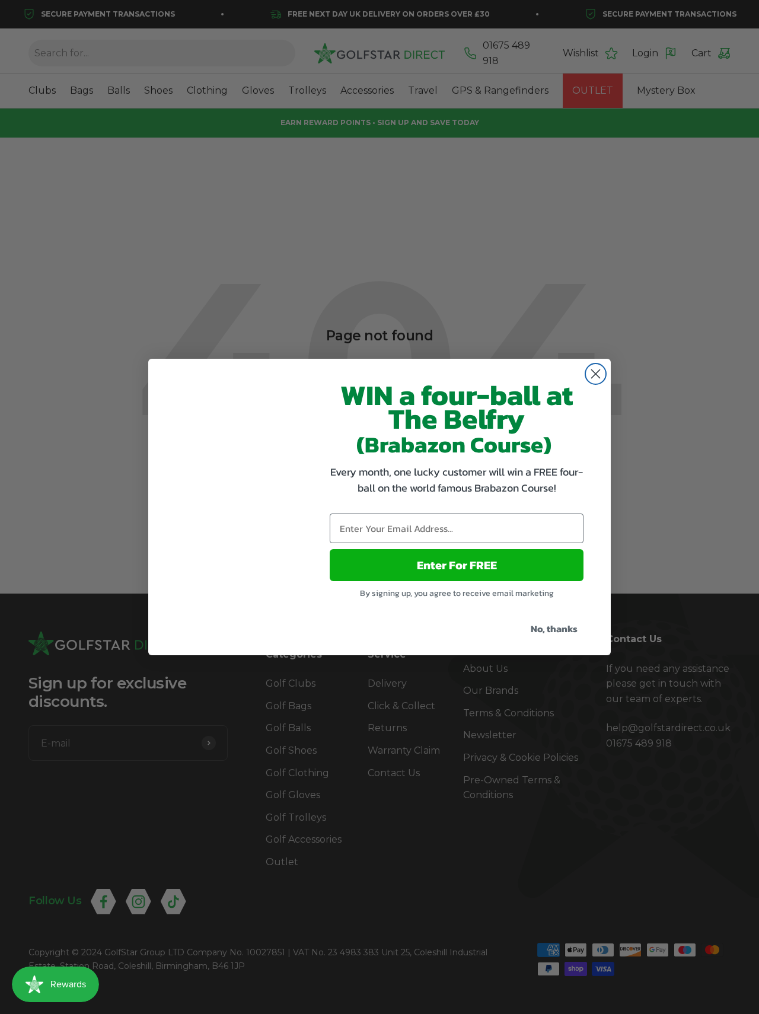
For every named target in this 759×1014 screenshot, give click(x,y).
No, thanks (554, 628)
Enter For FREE (457, 565)
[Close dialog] (595, 373)
